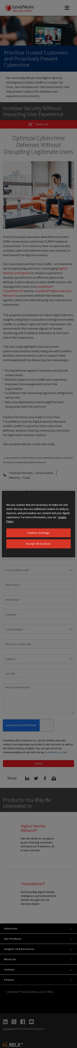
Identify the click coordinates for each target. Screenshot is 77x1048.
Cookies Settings (38, 532)
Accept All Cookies (38, 543)
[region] (38, 524)
